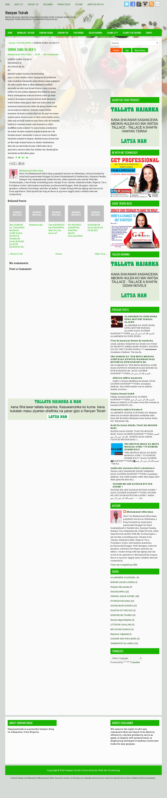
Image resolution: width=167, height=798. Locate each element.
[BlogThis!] (13, 163)
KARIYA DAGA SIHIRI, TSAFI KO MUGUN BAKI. (133, 427)
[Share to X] (17, 163)
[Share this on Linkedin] (27, 157)
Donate (149, 32)
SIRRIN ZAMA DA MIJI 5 (22, 49)
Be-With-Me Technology (107, 770)
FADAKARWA (24, 42)
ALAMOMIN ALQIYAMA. (123, 577)
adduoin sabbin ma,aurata (127, 377)
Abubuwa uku (36, 224)
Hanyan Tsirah (16, 12)
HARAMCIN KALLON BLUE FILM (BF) (95, 227)
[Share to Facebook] (20, 163)
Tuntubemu (78, 32)
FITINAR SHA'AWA (120, 600)
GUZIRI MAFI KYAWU (121, 605)
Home (7, 4)
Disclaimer (48, 4)
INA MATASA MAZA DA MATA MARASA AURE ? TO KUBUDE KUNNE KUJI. (141, 446)
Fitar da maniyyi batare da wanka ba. (131, 340)
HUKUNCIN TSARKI (121, 615)
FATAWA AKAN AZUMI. (122, 596)
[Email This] (10, 163)
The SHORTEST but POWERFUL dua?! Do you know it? (56, 229)
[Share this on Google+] (23, 157)
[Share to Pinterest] (23, 163)
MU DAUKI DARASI (120, 629)
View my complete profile (123, 564)
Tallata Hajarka (95, 32)
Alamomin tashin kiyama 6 (126, 409)
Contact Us (33, 4)
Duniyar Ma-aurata (119, 586)
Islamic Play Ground (132, 32)
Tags (127, 50)
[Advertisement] (102, 17)
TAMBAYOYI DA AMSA (122, 643)
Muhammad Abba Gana (140, 511)
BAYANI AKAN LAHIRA (122, 582)
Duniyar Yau (63, 32)
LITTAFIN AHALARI (120, 624)
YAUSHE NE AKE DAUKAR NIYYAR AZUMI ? (132, 485)
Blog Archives (140, 50)
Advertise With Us (96, 4)
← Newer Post (15, 253)
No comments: (51, 54)
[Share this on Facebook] (16, 157)
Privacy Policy (64, 4)
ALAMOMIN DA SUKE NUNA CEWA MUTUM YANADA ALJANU (140, 319)
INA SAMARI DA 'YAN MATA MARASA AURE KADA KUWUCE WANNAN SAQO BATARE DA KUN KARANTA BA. (17, 235)
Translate (135, 662)
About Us (19, 4)
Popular (116, 50)
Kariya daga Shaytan (120, 619)
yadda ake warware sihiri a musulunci (132, 468)
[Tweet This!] (19, 157)
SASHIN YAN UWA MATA (123, 638)
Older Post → (101, 253)
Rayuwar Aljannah (119, 634)
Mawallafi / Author (25, 32)
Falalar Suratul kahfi (122, 393)
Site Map (79, 4)
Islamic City (112, 32)
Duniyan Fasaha (46, 32)
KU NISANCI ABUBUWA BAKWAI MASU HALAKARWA (75, 230)
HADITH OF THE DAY (121, 610)
